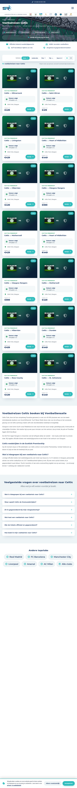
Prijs (42, 58)
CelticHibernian (12, 188)
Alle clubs (67, 564)
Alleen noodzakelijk (53, 783)
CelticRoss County (13, 378)
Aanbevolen (35, 58)
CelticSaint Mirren (51, 93)
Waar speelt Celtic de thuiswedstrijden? (20, 502)
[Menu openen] (72, 8)
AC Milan (48, 564)
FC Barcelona (38, 557)
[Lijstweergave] (71, 58)
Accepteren (69, 783)
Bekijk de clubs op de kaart (39, 37)
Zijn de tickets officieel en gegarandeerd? (21, 525)
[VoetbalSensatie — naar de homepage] (7, 8)
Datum (25, 58)
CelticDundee (49, 330)
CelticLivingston (12, 141)
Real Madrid (15, 557)
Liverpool (13, 564)
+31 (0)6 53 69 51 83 (39, 2)
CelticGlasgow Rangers (53, 188)
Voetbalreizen (11, 19)
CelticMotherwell (13, 235)
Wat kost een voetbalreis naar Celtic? (19, 517)
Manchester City (62, 557)
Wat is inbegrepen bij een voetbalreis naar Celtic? (24, 494)
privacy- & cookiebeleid (14, 785)
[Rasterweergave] (67, 58)
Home (3, 19)
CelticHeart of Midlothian (54, 141)
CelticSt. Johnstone (51, 378)
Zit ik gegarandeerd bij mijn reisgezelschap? (22, 510)
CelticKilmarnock (13, 93)
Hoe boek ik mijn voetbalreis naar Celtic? (21, 533)
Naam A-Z (59, 58)
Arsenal (31, 564)
